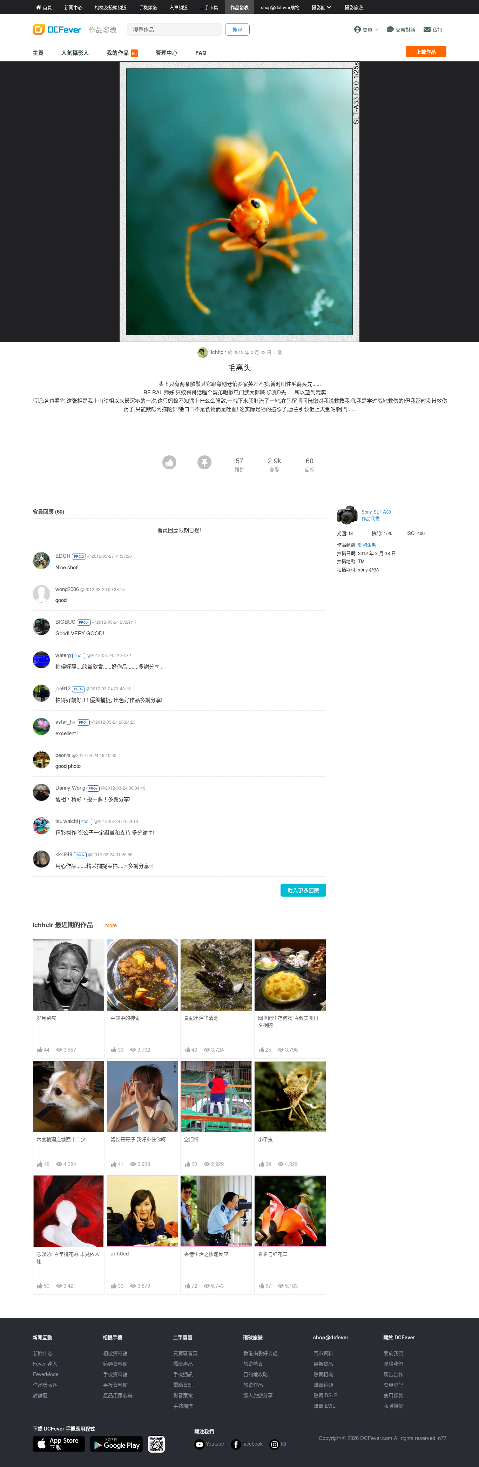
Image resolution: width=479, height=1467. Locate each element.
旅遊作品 (253, 1384)
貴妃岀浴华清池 (201, 1017)
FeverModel (46, 1374)
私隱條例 (393, 1405)
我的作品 (122, 52)
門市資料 (323, 1353)
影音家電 (183, 1395)
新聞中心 (43, 1353)
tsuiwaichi (66, 820)
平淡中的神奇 (125, 1017)
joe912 (62, 688)
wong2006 (67, 588)
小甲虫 (265, 1139)
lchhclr (219, 351)
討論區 (40, 1395)
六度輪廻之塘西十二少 (61, 1139)
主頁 (38, 52)
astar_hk (65, 721)
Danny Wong (70, 787)
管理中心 (167, 52)
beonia (62, 754)
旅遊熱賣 (253, 1363)
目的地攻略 (255, 1374)
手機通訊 (183, 1374)
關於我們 (393, 1353)
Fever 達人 (45, 1363)
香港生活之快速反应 (206, 1254)
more (111, 925)
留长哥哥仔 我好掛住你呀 (138, 1139)
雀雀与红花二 (273, 1254)
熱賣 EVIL (324, 1405)
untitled (119, 1253)
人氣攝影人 (75, 52)
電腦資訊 (183, 1384)
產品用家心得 (118, 1395)
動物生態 (367, 544)
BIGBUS (65, 621)
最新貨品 (323, 1363)
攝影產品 (183, 1363)
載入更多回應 (303, 890)
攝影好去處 (260, 1353)
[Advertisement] (239, 436)
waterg (63, 654)
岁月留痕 (46, 1017)
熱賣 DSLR (325, 1395)
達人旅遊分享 (258, 1395)
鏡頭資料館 (115, 1363)
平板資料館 (115, 1384)
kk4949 (63, 854)
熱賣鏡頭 (323, 1384)
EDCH (62, 555)
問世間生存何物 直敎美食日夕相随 (288, 1021)
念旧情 (191, 1139)
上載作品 (426, 51)
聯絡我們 (393, 1363)
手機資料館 (115, 1374)
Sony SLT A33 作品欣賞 (376, 515)
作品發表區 (45, 1384)
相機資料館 (115, 1353)
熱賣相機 (323, 1374)
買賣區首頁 (185, 1353)
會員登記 (393, 1384)
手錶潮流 (183, 1405)
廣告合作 (393, 1374)
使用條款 (393, 1395)
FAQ (201, 52)
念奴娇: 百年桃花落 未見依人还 (68, 1257)
